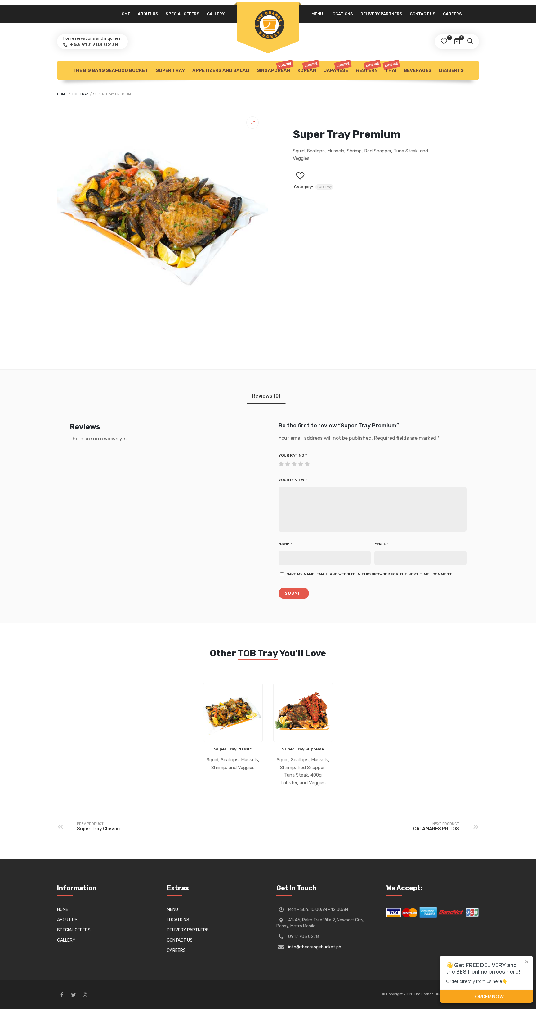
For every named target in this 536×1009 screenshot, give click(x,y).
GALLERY (216, 13)
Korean (307, 67)
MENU (317, 13)
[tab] (266, 395)
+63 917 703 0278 (93, 44)
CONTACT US (423, 13)
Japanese (337, 67)
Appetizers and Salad (220, 70)
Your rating (293, 455)
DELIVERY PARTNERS (381, 13)
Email (381, 544)
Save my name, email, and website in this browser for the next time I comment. (370, 574)
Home (62, 94)
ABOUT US (148, 13)
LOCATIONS (341, 13)
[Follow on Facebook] (62, 995)
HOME (124, 13)
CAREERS (452, 13)
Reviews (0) (266, 396)
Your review (293, 480)
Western (367, 67)
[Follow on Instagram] (85, 995)
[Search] (470, 41)
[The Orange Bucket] (268, 24)
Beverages (417, 70)
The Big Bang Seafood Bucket (110, 70)
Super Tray (170, 70)
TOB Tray (80, 94)
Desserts (451, 70)
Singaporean (274, 67)
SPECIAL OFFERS (182, 13)
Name (285, 544)
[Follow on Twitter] (73, 995)
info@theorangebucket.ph (314, 947)
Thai (391, 67)
